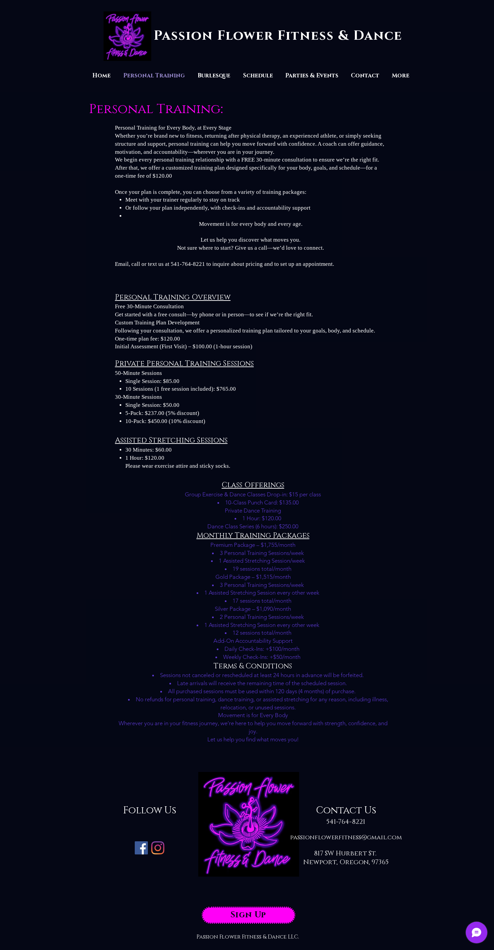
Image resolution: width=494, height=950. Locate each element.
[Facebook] (141, 847)
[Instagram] (157, 847)
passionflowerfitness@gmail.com (346, 838)
